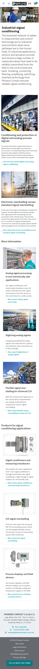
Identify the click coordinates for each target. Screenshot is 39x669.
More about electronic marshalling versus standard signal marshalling (19, 231)
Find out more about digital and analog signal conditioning (18, 163)
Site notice (19, 644)
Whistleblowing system (19, 654)
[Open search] (9, 3)
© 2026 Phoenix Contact (19, 640)
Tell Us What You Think (19, 663)
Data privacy (19, 650)
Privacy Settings (19, 657)
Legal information (19, 647)
